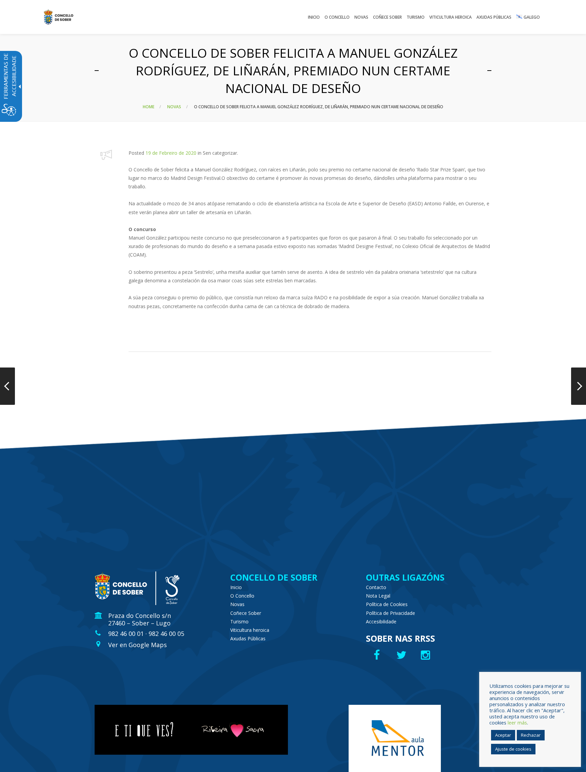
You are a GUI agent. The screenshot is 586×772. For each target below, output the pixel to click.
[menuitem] (314, 17)
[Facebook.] (377, 655)
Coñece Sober (245, 613)
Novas (174, 107)
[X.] (402, 655)
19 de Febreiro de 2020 (170, 153)
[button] (106, 155)
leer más (517, 722)
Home (148, 107)
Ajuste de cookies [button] (513, 749)
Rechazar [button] (531, 735)
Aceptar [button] (503, 735)
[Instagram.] (427, 655)
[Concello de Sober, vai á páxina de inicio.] (58, 17)
